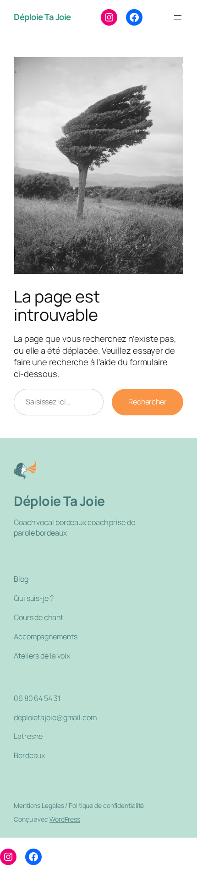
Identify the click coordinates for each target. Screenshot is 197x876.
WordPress (64, 819)
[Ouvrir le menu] (177, 17)
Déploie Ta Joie (42, 17)
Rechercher (147, 402)
